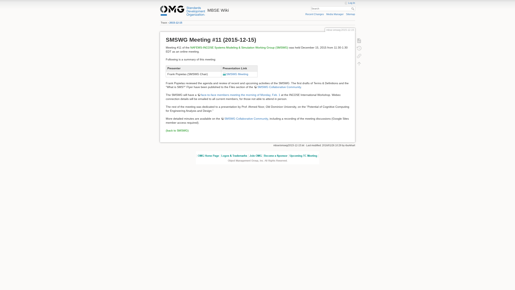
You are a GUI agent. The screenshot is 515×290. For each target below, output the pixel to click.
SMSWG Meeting (237, 74)
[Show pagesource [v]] (359, 40)
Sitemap (350, 14)
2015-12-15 (175, 22)
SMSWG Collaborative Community (279, 87)
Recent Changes (314, 14)
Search (353, 8)
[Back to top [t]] (359, 63)
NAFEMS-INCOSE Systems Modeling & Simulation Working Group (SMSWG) (239, 47)
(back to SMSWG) (177, 130)
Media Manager (335, 14)
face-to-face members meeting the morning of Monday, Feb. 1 (240, 94)
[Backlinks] (359, 56)
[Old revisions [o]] (359, 48)
